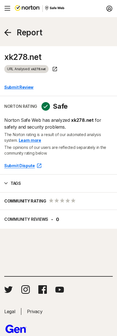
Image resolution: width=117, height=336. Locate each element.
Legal (9, 311)
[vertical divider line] (42, 8)
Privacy (35, 311)
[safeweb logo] (55, 8)
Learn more (30, 140)
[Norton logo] (27, 8)
